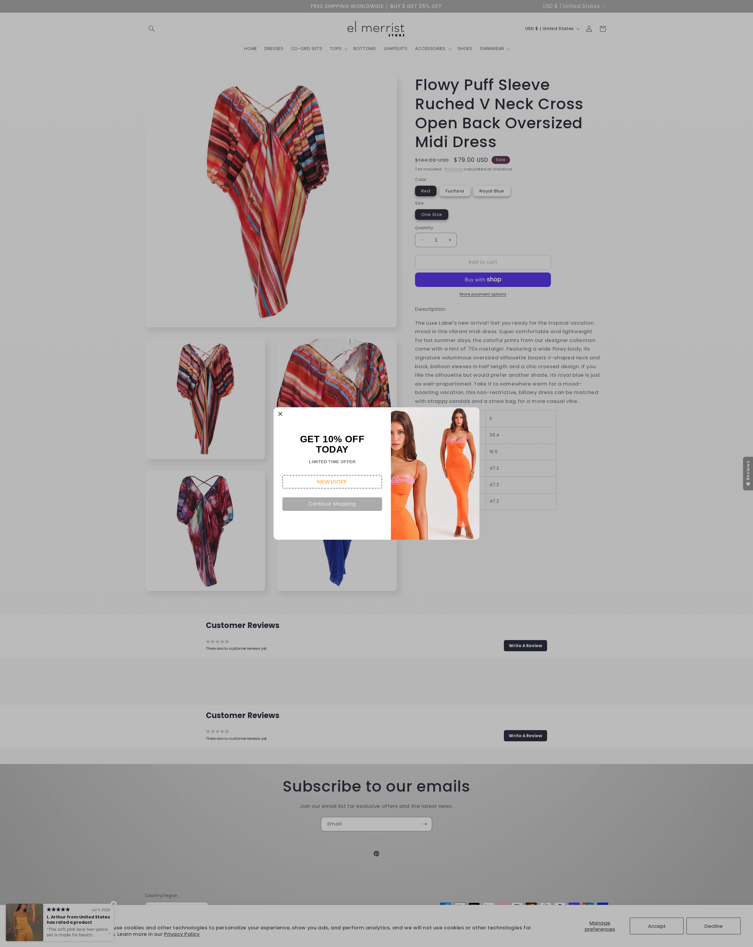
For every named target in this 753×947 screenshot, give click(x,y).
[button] (332, 482)
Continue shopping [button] (332, 504)
